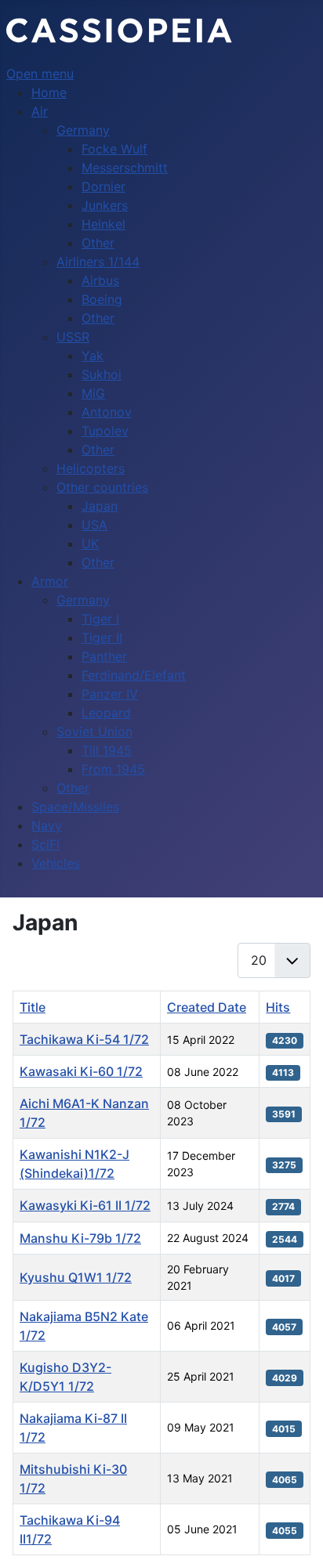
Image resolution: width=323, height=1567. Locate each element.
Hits (278, 1007)
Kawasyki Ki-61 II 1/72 (85, 1205)
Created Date (206, 1007)
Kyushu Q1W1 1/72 (76, 1277)
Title (32, 1007)
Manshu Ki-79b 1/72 (80, 1238)
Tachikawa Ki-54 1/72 (84, 1039)
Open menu (40, 73)
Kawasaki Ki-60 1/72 (81, 1071)
